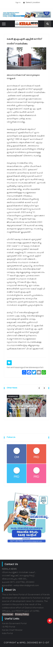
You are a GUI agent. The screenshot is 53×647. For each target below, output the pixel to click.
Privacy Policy (22, 614)
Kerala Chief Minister (12, 630)
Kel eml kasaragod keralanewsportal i (25, 367)
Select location (32, 3)
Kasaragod (13, 396)
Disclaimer (8, 614)
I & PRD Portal (8, 627)
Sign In (18, 3)
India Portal (7, 633)
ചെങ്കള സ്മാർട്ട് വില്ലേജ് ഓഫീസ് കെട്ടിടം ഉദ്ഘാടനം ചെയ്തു (25, 407)
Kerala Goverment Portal (14, 623)
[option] (26, 406)
